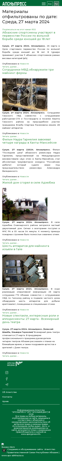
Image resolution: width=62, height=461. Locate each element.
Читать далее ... (10, 66)
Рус (56, 4)
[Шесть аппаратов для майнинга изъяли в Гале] (31, 271)
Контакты (7, 397)
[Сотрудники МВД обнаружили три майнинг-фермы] (31, 94)
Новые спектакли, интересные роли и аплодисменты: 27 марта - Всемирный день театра (30, 319)
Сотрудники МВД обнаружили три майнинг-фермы (28, 71)
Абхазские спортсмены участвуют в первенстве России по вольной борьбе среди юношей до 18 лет (28, 36)
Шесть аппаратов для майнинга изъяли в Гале (25, 247)
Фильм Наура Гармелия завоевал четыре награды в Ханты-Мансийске (29, 141)
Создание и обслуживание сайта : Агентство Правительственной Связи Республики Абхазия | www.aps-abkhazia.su (30, 452)
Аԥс (50, 4)
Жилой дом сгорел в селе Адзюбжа (29, 182)
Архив (5, 401)
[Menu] (44, 4)
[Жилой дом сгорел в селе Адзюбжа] (31, 204)
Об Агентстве (9, 392)
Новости (24, 63)
